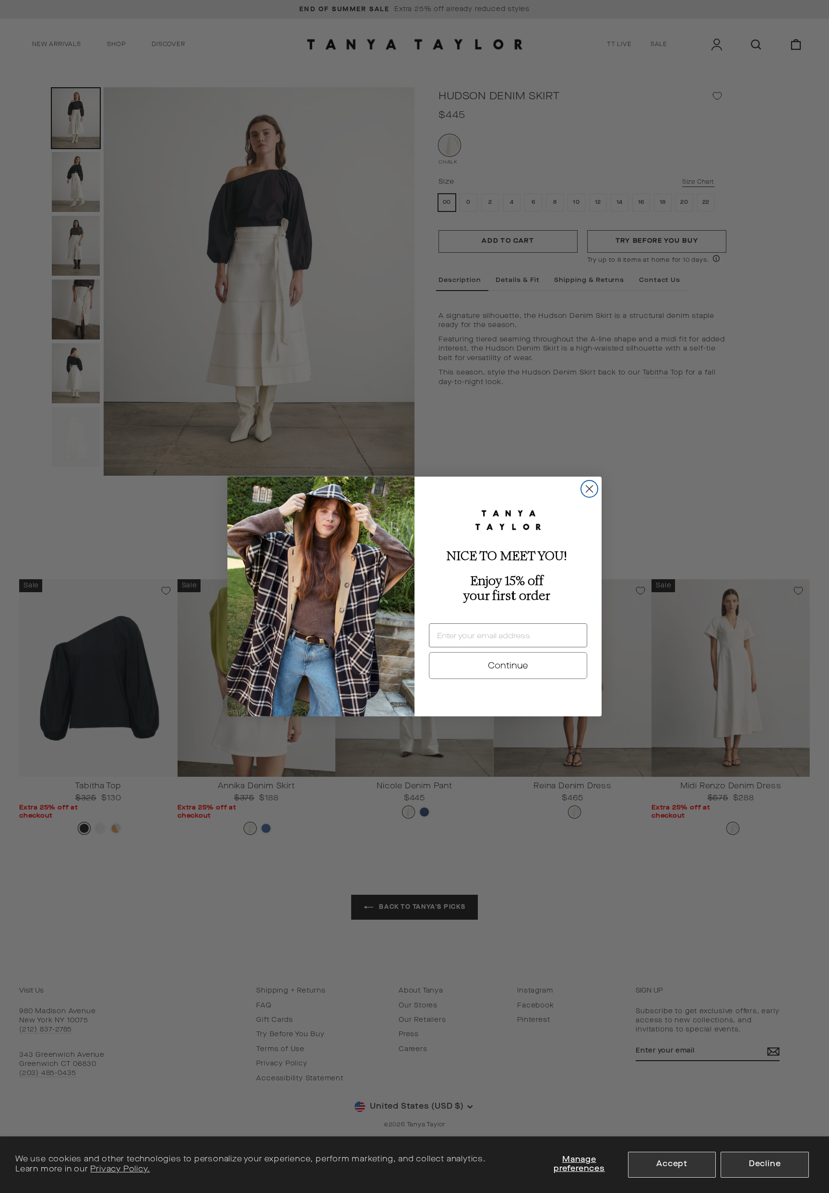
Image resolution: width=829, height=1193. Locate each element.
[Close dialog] (589, 488)
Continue (508, 665)
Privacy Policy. (120, 1169)
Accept (671, 1164)
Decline (765, 1164)
